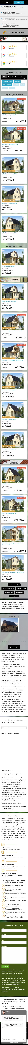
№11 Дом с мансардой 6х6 (9, 390)
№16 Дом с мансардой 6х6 (9, 233)
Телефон (3, 934)
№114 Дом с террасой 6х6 (9, 513)
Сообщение (4, 946)
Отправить (5, 966)
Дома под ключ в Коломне (16, 32)
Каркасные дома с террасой (8, 588)
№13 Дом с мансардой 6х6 (9, 449)
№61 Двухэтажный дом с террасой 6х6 (13, 572)
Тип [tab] (5, 76)
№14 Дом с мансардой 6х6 (9, 174)
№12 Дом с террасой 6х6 (9, 419)
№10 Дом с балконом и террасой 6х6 (12, 360)
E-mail (2, 940)
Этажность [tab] (19, 76)
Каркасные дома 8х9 (9, 592)
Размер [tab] (11, 76)
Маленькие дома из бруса (14, 584)
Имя (2, 928)
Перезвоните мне (19, 2)
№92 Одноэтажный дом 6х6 (10, 144)
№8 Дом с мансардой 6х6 (9, 301)
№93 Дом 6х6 (6, 484)
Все (24, 78)
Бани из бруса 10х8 (14, 596)
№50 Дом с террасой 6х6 (9, 115)
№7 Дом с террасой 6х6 (8, 266)
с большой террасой (7, 84)
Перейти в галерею (14, 647)
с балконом (17, 81)
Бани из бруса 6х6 (19, 592)
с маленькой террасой (7, 81)
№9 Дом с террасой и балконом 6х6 (12, 331)
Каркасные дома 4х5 (21, 588)
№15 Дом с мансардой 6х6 (9, 203)
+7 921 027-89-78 (6, 2)
